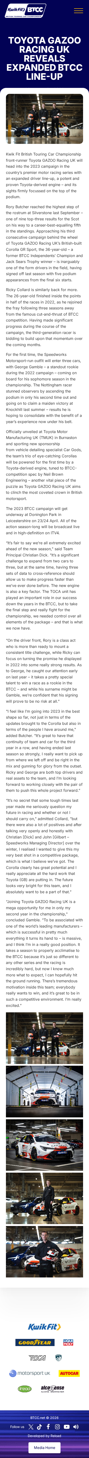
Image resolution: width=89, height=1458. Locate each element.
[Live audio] (76, 1427)
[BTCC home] (25, 11)
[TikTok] (39, 1427)
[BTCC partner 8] (25, 1388)
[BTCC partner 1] (44, 1327)
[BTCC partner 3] (68, 1342)
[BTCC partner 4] (37, 1358)
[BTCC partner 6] (29, 1373)
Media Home (44, 1447)
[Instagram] (57, 1427)
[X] (30, 1426)
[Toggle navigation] (78, 10)
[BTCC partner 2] (35, 1342)
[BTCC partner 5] (58, 1358)
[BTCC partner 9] (52, 1388)
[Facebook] (48, 1427)
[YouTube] (67, 1427)
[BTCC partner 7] (69, 1373)
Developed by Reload (44, 1436)
